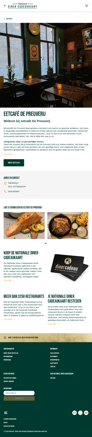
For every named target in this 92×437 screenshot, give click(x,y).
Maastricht (9, 19)
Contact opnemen (9, 381)
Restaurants (54, 356)
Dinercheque (7, 360)
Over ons (52, 378)
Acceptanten (54, 363)
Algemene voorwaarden (10, 419)
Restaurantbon (8, 356)
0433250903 (13, 191)
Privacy (6, 423)
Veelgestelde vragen (10, 378)
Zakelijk (52, 367)
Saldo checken (54, 353)
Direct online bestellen (11, 353)
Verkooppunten (54, 360)
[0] (86, 5)
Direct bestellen (14, 163)
